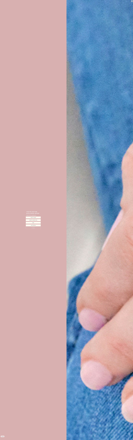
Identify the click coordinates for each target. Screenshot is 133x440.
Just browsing (33, 225)
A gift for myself (33, 217)
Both (33, 222)
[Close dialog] (132, 1)
